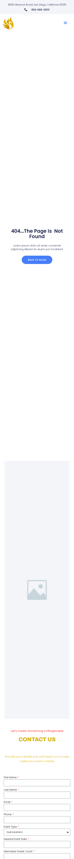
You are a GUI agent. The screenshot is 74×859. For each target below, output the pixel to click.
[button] (65, 22)
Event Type (11, 826)
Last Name (11, 789)
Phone (8, 814)
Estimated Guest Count (18, 851)
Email (7, 802)
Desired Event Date (16, 839)
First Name (10, 777)
